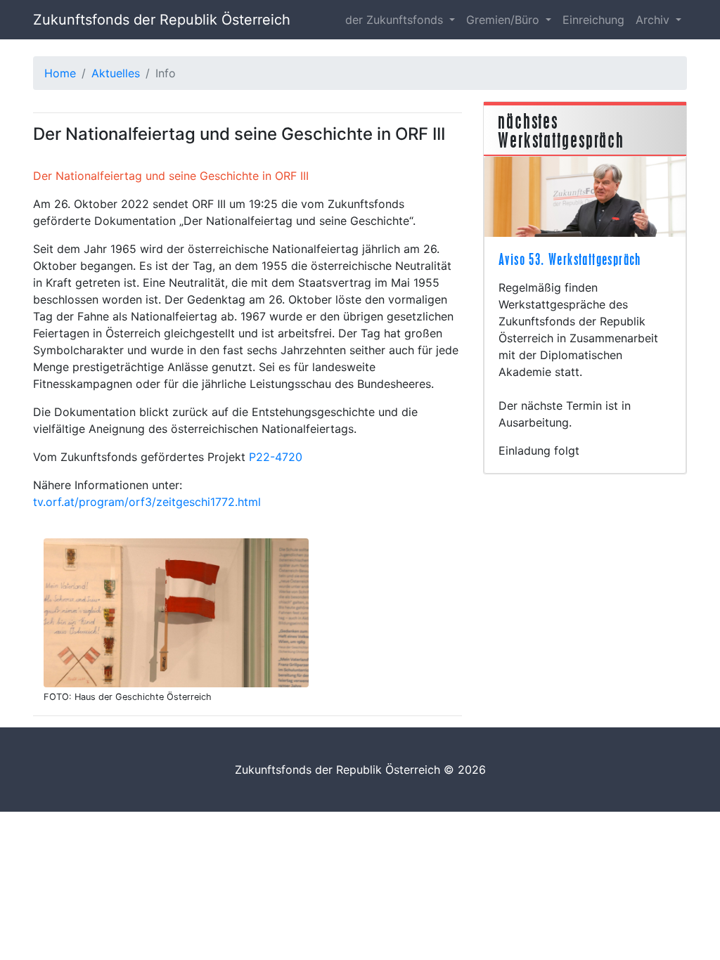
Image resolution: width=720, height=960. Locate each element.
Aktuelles (115, 73)
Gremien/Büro (504, 20)
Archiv (654, 20)
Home (60, 73)
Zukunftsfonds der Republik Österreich (161, 19)
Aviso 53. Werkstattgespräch (570, 259)
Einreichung (593, 20)
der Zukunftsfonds (395, 20)
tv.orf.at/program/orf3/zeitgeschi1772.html (147, 502)
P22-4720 (275, 457)
